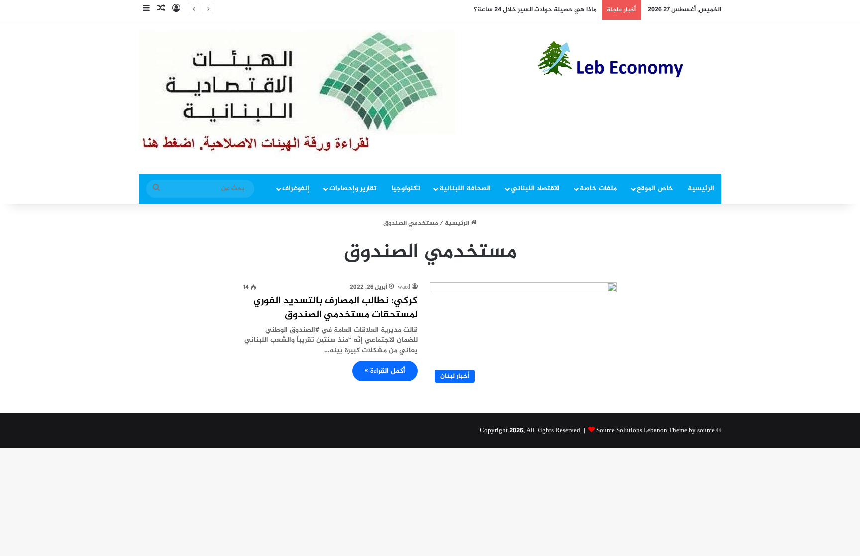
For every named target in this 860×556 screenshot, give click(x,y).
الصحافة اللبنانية (465, 188)
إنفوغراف (296, 188)
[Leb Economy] (629, 58)
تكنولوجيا (405, 188)
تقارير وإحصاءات (353, 188)
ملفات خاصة (598, 188)
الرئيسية (701, 188)
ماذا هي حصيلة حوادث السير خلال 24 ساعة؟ (535, 9)
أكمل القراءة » (385, 371)
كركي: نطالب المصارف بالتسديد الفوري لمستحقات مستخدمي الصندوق (335, 308)
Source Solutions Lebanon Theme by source (655, 430)
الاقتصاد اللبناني (535, 188)
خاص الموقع (655, 188)
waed (404, 287)
